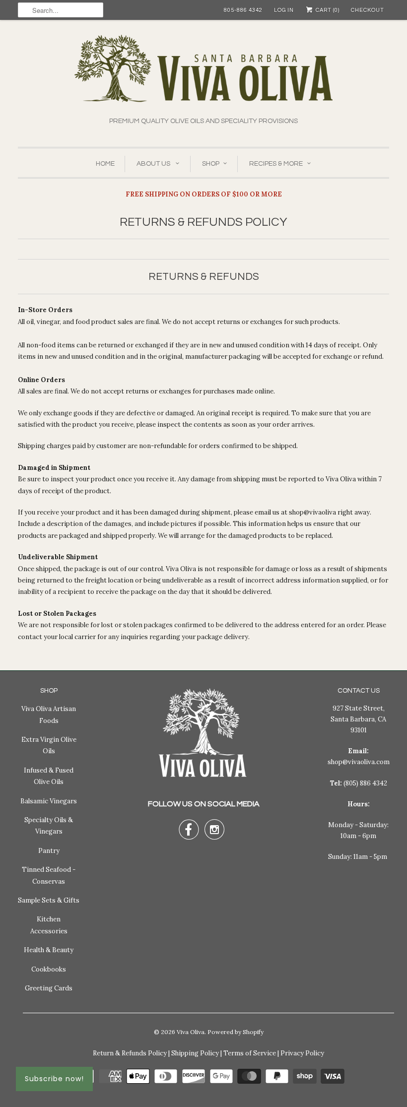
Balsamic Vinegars (48, 801)
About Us (154, 163)
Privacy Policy (302, 1053)
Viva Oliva (190, 1032)
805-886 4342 (243, 10)
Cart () (326, 10)
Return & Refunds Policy (130, 1053)
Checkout (367, 10)
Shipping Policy (195, 1053)
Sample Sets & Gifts (48, 900)
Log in (284, 10)
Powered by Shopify (235, 1032)
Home (105, 163)
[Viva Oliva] (203, 75)
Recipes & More (276, 163)
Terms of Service (249, 1053)
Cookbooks (48, 969)
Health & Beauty (48, 950)
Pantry (49, 851)
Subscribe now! (54, 1079)
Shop (210, 163)
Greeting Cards (48, 988)
